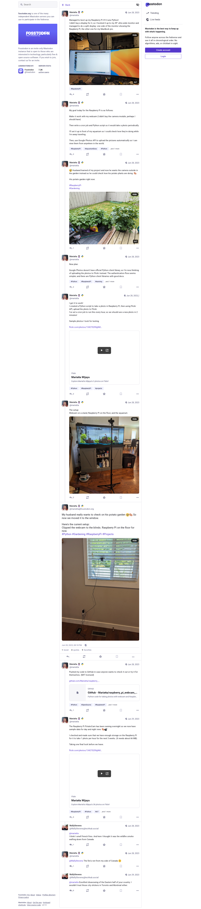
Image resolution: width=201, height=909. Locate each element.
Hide (135, 35)
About (32, 895)
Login (163, 56)
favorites (86, 650)
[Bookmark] (121, 94)
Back (67, 5)
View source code (34, 905)
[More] (137, 94)
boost (65, 650)
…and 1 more (114, 149)
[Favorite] (104, 94)
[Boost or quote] (87, 94)
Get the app (37, 902)
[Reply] (67, 656)
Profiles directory (48, 895)
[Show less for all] (137, 5)
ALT (135, 82)
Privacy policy (23, 897)
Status (38, 895)
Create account (163, 50)
